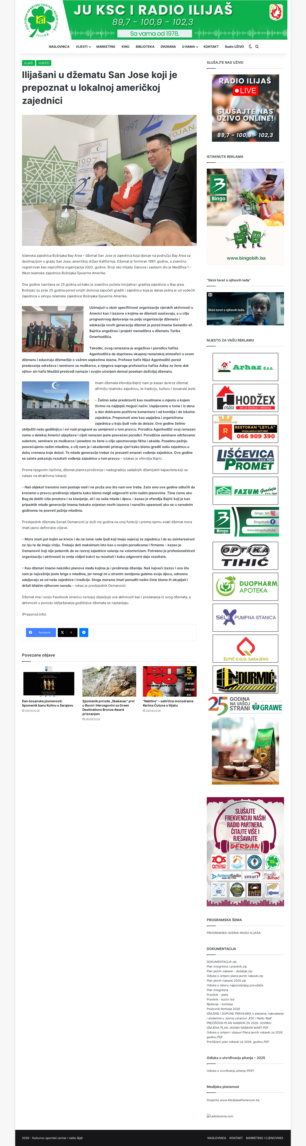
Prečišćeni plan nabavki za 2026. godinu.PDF (238, 1042)
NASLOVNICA (59, 46)
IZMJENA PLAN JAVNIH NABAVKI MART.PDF (238, 1027)
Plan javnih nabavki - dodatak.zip (229, 971)
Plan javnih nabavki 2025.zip (226, 980)
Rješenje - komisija (220, 1004)
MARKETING (105, 46)
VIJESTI (82, 46)
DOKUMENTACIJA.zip (222, 961)
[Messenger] (83, 632)
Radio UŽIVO (234, 46)
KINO (125, 46)
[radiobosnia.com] (220, 1116)
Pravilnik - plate (217, 994)
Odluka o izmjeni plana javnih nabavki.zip (235, 976)
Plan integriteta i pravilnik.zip (227, 966)
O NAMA (188, 46)
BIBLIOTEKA (145, 46)
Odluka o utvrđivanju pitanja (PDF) (230, 1070)
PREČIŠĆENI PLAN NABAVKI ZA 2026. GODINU (239, 1023)
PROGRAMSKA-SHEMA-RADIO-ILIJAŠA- (234, 933)
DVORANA (168, 46)
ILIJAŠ (28, 63)
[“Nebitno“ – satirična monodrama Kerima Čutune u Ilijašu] (170, 681)
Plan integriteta (217, 990)
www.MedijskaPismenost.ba (239, 1100)
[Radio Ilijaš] (153, 20)
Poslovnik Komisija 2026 (223, 1009)
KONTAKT (211, 46)
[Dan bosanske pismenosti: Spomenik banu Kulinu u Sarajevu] (49, 681)
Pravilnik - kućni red (220, 999)
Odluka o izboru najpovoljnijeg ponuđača (235, 985)
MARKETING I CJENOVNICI (264, 1138)
